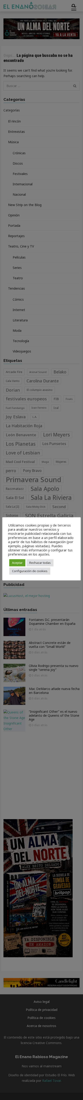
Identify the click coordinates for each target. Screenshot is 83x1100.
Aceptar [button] (17, 563)
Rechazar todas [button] (40, 563)
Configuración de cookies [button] (29, 571)
